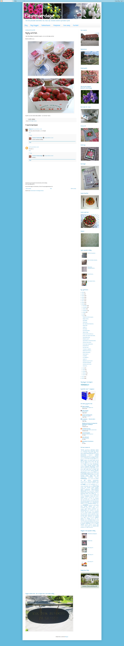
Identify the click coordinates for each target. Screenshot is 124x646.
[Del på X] (31, 119)
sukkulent (87, 517)
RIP (91, 507)
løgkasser (91, 494)
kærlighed (97, 488)
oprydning (83, 502)
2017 (83, 300)
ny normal (91, 499)
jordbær (97, 478)
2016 (83, 302)
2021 (83, 294)
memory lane (91, 497)
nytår (94, 499)
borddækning (86, 457)
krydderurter (83, 488)
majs (94, 496)
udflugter (82, 524)
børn (82, 460)
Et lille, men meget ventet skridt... (89, 335)
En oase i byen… (85, 411)
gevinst (82, 469)
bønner (97, 458)
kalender (82, 482)
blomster (97, 456)
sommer (89, 512)
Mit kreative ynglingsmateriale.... (91, 268)
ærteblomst (83, 527)
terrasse (90, 519)
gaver (94, 467)
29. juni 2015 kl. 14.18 (49, 137)
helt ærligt (84, 473)
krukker (97, 487)
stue (85, 517)
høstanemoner (83, 477)
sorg (81, 513)
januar (84, 374)
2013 (83, 378)
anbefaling (85, 451)
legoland (88, 492)
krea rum (91, 486)
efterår (86, 462)
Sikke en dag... (86, 332)
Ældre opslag (73, 188)
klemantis (93, 484)
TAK (95, 518)
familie (85, 464)
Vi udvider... (85, 355)
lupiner (90, 493)
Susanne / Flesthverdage (37, 137)
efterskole (82, 462)
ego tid (89, 462)
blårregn (82, 457)
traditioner (97, 521)
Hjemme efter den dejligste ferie (87, 407)
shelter (88, 510)
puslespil (90, 505)
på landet (96, 505)
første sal (82, 467)
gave (92, 467)
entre (98, 462)
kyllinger (92, 488)
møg (93, 498)
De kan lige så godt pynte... (88, 344)
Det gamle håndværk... (87, 362)
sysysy (85, 518)
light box (97, 492)
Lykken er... (85, 327)
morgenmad (97, 497)
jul (84, 480)
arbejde (97, 451)
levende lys (92, 492)
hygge (87, 475)
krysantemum (88, 488)
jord (94, 478)
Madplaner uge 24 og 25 (87, 360)
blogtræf (97, 454)
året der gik (91, 527)
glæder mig (91, 469)
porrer (82, 505)
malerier (97, 496)
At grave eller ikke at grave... (88, 317)
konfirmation (86, 486)
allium (82, 451)
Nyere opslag (28, 188)
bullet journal (83, 458)
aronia (82, 452)
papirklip (82, 503)
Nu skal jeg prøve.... (86, 330)
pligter (98, 503)
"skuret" (82, 449)
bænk (86, 458)
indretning (84, 478)
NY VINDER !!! (85, 357)
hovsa (95, 474)
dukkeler (92, 461)
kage (98, 481)
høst (98, 475)
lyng (98, 493)
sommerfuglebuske (95, 512)
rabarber (90, 506)
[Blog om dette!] (30, 119)
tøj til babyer (92, 522)
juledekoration (96, 480)
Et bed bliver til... (86, 345)
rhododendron (83, 507)
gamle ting (86, 467)
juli (83, 314)
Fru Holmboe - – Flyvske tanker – (89, 419)
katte (84, 484)
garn (89, 467)
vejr (98, 524)
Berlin (98, 452)
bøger (95, 458)
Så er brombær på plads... (93, 260)
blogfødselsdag (83, 454)
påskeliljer (85, 506)
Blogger (66, 636)
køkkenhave (87, 489)
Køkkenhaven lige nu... (87, 350)
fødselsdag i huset (94, 466)
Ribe (87, 507)
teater (98, 518)
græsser (92, 470)
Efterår (83, 442)
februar (84, 373)
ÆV (87, 527)
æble (98, 526)
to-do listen (85, 521)
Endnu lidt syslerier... (87, 352)
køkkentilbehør (83, 491)
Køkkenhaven (46, 25)
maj (84, 367)
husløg (97, 474)
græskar (88, 470)
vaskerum (94, 524)
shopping (91, 510)
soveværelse (85, 513)
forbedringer (96, 464)
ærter (86, 527)
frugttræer (87, 466)
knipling (82, 486)
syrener (82, 518)
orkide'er (91, 502)
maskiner (82, 497)
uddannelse (93, 523)
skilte (98, 510)
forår (85, 465)
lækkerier (85, 494)
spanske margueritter (92, 513)
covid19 (90, 460)
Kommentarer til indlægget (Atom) (37, 190)
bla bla (91, 453)
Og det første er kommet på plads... (89, 340)
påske (82, 506)
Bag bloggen (34, 25)
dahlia (94, 460)
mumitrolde (85, 498)
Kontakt (75, 25)
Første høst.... (85, 325)
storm (93, 516)
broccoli (90, 457)
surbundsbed (92, 517)
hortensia (89, 474)
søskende (92, 518)
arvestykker (85, 452)
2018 (83, 299)
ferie (91, 464)
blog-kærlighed (96, 453)
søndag (88, 518)
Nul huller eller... (86, 347)
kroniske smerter (90, 487)
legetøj (85, 492)
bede (95, 452)
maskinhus (86, 497)
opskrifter (87, 502)
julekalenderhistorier (84, 481)
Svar (30, 132)
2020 (83, 295)
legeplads (82, 492)
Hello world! (84, 425)
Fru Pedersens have (86, 428)
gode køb (96, 469)
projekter (85, 505)
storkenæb (90, 516)
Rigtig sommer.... (86, 318)
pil (84, 503)
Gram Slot (82, 470)
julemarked (90, 481)
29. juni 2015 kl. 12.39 (37, 129)
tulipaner (88, 522)
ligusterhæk (83, 493)
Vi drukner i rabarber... (87, 349)
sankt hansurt (88, 508)
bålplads (85, 460)
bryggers (97, 457)
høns (95, 475)
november (85, 307)
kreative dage (83, 487)
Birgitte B (31, 129)
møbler (91, 498)
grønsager (97, 470)
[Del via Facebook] (33, 119)
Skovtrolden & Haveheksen (87, 441)
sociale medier (91, 511)
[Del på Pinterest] (34, 119)
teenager (82, 519)
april (84, 369)
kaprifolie (93, 482)
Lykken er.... (85, 359)
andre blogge (90, 451)
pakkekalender (96, 502)
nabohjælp (97, 498)
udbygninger (88, 523)
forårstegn (94, 465)
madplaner (87, 496)
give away (86, 469)
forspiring (82, 465)
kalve (85, 482)
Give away (66, 25)
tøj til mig (95, 522)
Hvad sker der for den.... (87, 364)
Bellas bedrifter (85, 410)
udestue (97, 523)
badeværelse (90, 452)
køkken (82, 489)
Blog (26, 25)
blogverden (89, 456)
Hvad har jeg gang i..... (92, 253)
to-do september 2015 (91, 521)
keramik (87, 484)
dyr (95, 461)
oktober (84, 308)
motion (82, 498)
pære (93, 505)
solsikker (86, 512)
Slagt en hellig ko (85, 406)
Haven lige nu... (86, 354)
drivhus (86, 461)
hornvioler (85, 474)
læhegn (82, 494)
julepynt (94, 481)
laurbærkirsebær (91, 491)
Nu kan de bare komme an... (88, 333)
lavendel (97, 491)
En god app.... (90, 540)
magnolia (91, 496)
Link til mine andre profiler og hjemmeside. (89, 429)
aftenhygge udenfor (94, 449)
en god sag (93, 462)
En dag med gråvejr (85, 438)
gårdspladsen (84, 472)
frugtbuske (82, 466)
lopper (87, 493)
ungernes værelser (88, 524)
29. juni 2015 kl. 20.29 (49, 155)
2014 (83, 376)
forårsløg (89, 465)
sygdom (97, 517)
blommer (92, 456)
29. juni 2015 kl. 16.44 (34, 147)
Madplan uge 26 (86, 338)
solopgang (82, 512)
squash (97, 513)
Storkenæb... (85, 322)
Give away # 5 (90, 561)
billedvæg (82, 453)
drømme (89, 461)
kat (81, 484)
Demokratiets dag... (86, 337)
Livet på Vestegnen (86, 432)
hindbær (88, 473)
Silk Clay (94, 510)
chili (88, 460)
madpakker (82, 496)
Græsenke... (85, 365)
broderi (93, 457)
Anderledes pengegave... (92, 533)
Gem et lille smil (85, 437)
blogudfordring (83, 456)
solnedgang (97, 511)
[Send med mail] (29, 119)
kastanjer (97, 482)
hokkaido (95, 473)
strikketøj (97, 516)
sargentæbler (93, 508)
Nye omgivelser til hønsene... (88, 323)
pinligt (86, 503)
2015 (83, 304)
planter (94, 503)
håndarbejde (90, 477)
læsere (88, 494)
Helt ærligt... (85, 328)
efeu (98, 461)
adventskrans (87, 449)
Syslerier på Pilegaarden (87, 414)
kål (87, 491)
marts (84, 371)
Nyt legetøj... (85, 320)
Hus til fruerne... (91, 274)
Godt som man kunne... (87, 342)
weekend (94, 526)
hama (92, 472)
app (94, 451)
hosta (92, 474)
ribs (89, 507)
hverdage (82, 475)
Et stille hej (84, 420)
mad (98, 494)
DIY (83, 461)
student (82, 517)
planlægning (90, 503)
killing (90, 484)
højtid (91, 475)
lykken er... (94, 493)
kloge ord (97, 484)
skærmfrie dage (83, 511)
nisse (84, 499)
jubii (81, 480)
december (85, 305)
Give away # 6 (90, 547)
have (95, 472)
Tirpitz (82, 521)
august (84, 312)
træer (85, 522)
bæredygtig (91, 458)
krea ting (96, 486)
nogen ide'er (87, 499)
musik (89, 498)
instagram (89, 478)
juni (84, 315)
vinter (89, 526)
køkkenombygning (95, 489)
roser (93, 507)
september (85, 310)
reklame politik (96, 506)
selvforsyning (84, 510)
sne (87, 511)
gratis (86, 470)
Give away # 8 (90, 554)
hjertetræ (91, 473)
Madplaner (56, 25)
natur (81, 499)
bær (88, 458)
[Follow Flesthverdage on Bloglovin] (85, 385)
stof (92, 514)
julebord (89, 480)
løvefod (95, 494)
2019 (83, 297)
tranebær (82, 522)
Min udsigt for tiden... (92, 281)
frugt (98, 465)
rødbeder (97, 507)
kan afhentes (89, 482)
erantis (82, 464)
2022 (83, 292)
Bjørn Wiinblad (87, 453)
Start (51, 188)
